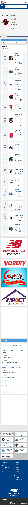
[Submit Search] (6, 6)
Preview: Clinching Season (8, 372)
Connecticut (18, 179)
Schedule (4, 35)
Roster (10, 35)
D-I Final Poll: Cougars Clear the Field (11, 345)
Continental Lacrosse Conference (13, 13)
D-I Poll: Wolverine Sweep (8, 377)
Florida (17, 69)
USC (17, 105)
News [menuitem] (17, 477)
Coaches (16, 35)
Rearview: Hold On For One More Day (11, 367)
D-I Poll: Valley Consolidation (9, 382)
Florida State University (20, 62)
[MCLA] (4, 2)
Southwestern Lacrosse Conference (9, 450)
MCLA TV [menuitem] (18, 469)
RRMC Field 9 (20, 232)
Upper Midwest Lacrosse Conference (22, 450)
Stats (21, 35)
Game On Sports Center (20, 208)
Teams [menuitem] (17, 464)
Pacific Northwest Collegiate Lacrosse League (23, 439)
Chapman (17, 95)
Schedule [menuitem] (4, 462)
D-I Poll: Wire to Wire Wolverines (10, 362)
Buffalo (18, 144)
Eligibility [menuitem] (18, 466)
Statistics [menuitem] (18, 467)
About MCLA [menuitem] (19, 481)
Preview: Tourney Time (7, 357)
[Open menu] (2, 6)
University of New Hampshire (20, 196)
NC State (19, 131)
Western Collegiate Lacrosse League (9, 456)
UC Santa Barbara (18, 82)
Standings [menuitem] (6, 467)
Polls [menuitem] (5, 469)
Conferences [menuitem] (5, 472)
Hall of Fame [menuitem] (19, 473)
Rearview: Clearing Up (7, 392)
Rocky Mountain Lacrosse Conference (9, 445)
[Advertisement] (14, 322)
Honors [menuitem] (17, 471)
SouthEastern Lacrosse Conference (22, 445)
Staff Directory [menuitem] (19, 479)
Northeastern (19, 169)
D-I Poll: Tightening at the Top (9, 387)
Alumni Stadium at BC (20, 173)
